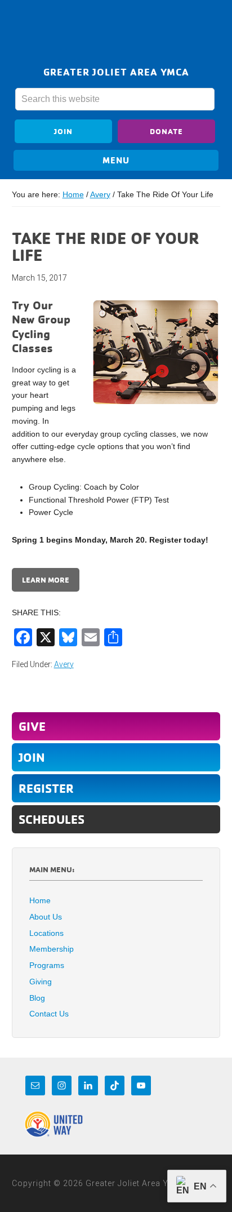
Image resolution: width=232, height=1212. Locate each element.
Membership (51, 948)
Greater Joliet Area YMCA (116, 35)
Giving (40, 981)
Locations (46, 933)
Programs (46, 965)
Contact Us (49, 1013)
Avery (64, 664)
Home (40, 900)
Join (63, 131)
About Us (45, 916)
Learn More (45, 579)
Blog (37, 997)
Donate (166, 131)
